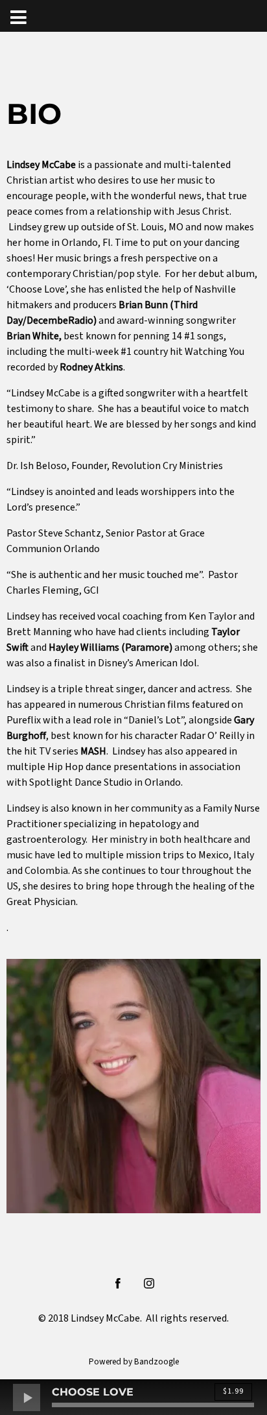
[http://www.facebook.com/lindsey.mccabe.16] (118, 1283)
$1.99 (233, 1391)
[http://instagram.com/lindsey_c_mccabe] (149, 1283)
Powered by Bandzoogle (134, 1361)
